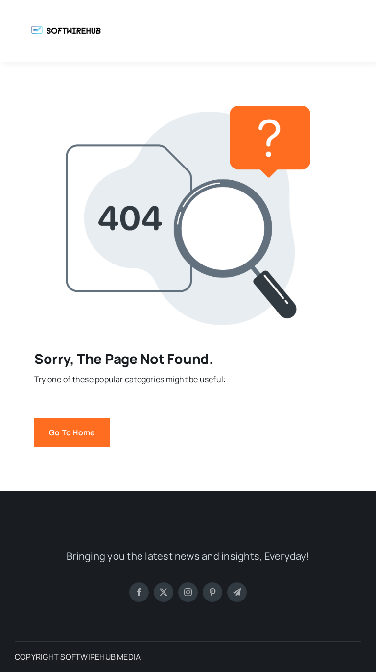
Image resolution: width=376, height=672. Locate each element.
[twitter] (163, 592)
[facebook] (139, 592)
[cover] (66, 13)
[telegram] (237, 592)
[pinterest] (212, 592)
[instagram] (188, 592)
